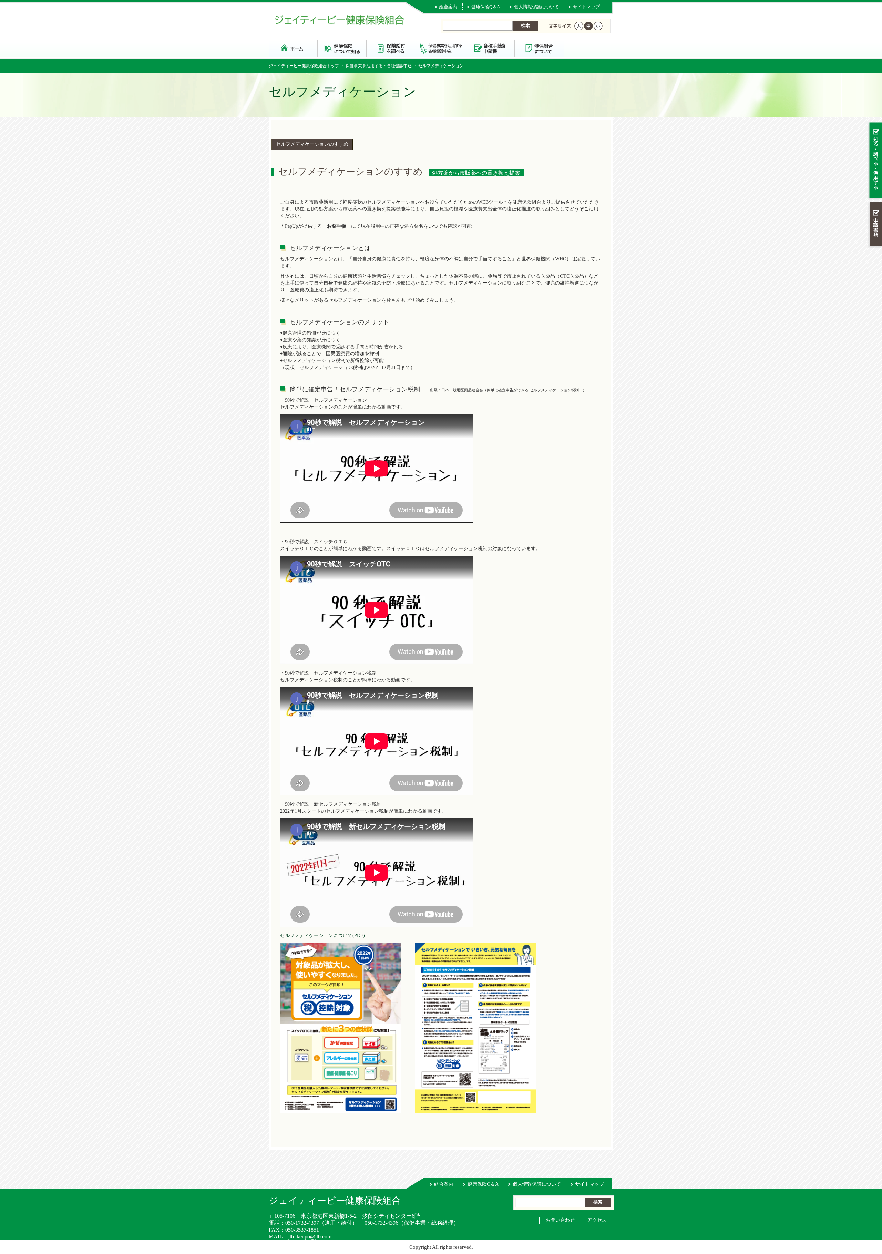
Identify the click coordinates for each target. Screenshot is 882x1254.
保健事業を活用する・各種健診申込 (440, 48)
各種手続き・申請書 (490, 48)
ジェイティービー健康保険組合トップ (304, 65)
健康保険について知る (342, 48)
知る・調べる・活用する (875, 161)
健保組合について (539, 48)
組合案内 (448, 6)
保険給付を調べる (391, 48)
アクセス (597, 1220)
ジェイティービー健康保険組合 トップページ (293, 48)
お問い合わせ (560, 1220)
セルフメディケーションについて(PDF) (322, 935)
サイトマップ (586, 6)
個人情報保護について (536, 6)
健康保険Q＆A (485, 6)
